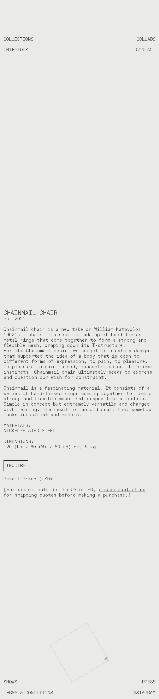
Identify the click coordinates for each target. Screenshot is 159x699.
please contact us (122, 490)
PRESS (148, 682)
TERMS (10, 693)
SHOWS (10, 682)
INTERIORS (16, 50)
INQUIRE (15, 465)
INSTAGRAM (143, 693)
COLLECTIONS (19, 39)
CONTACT (145, 50)
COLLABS (146, 39)
